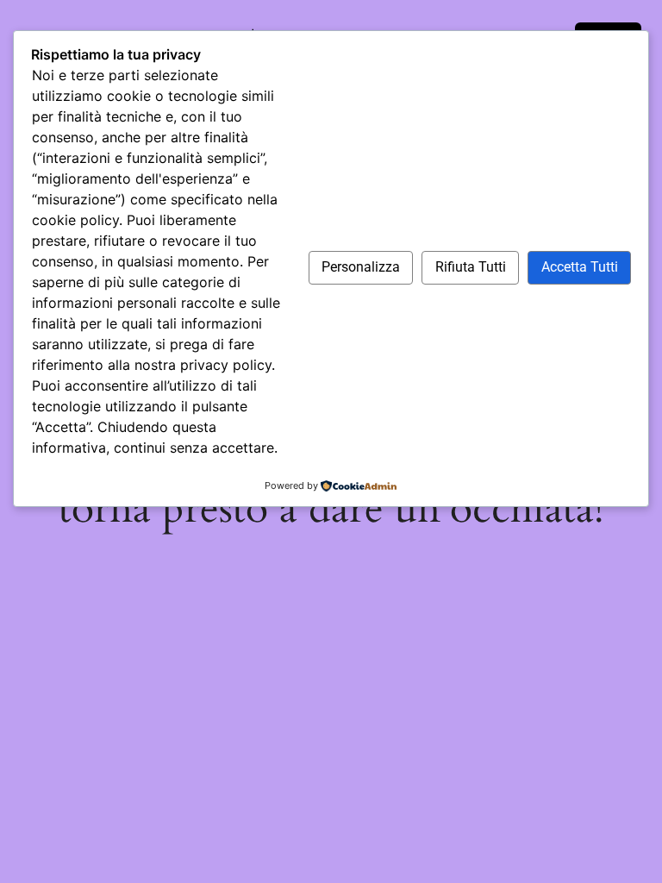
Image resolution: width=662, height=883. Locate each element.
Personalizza (361, 267)
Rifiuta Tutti (470, 267)
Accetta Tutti (579, 267)
